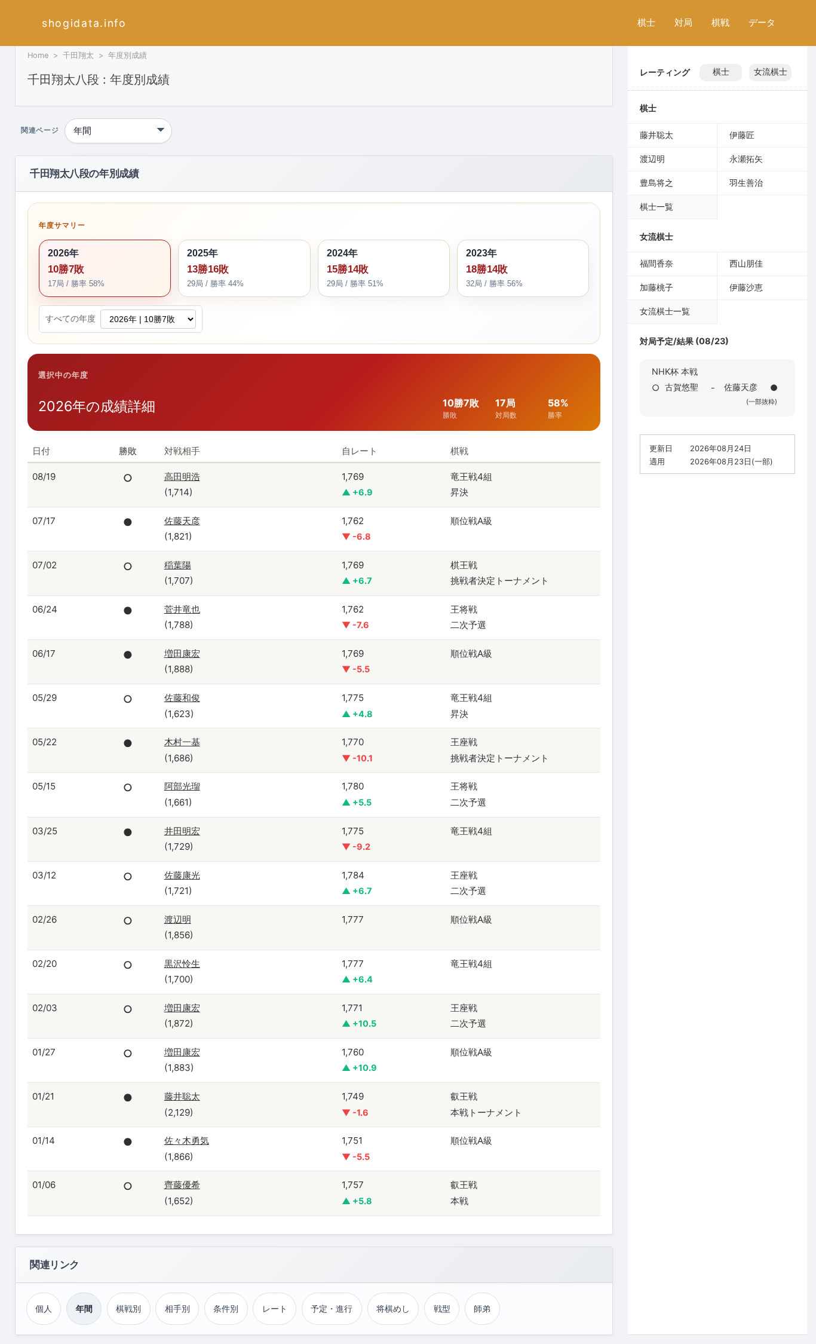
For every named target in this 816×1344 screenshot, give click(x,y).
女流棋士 (770, 71)
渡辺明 (177, 919)
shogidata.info (84, 23)
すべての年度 (70, 318)
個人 (43, 1308)
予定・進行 (331, 1308)
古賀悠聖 (681, 387)
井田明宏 (182, 831)
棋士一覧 (656, 206)
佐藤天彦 (182, 520)
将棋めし (393, 1308)
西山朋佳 (746, 263)
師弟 (482, 1308)
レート (274, 1308)
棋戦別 (128, 1308)
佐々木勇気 (186, 1140)
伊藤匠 (741, 135)
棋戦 (720, 22)
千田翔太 (78, 55)
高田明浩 (182, 476)
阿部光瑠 (182, 786)
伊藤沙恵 (746, 287)
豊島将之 (656, 182)
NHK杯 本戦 (675, 371)
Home (37, 55)
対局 (683, 22)
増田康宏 (182, 653)
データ (761, 22)
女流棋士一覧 (665, 311)
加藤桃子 (656, 287)
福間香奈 (656, 263)
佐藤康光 (182, 875)
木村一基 (182, 742)
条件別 (225, 1308)
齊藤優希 (182, 1184)
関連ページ (40, 130)
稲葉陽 (177, 565)
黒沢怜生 (182, 963)
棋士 (646, 22)
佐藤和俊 (182, 697)
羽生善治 (746, 182)
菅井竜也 (182, 609)
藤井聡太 (182, 1096)
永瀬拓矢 (746, 159)
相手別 (177, 1308)
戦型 (442, 1308)
